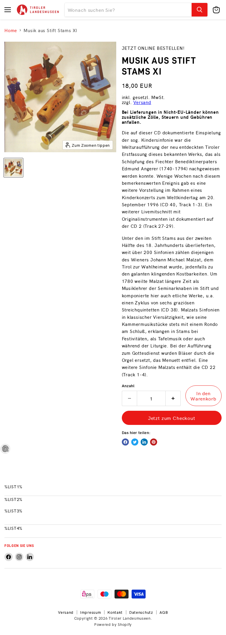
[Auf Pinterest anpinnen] (153, 442)
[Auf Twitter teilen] (134, 442)
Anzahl (128, 385)
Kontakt (115, 612)
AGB (163, 612)
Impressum (90, 612)
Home (10, 30)
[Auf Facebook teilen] (125, 442)
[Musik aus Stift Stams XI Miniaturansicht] (13, 167)
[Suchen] (199, 10)
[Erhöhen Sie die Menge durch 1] (173, 398)
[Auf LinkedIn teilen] (144, 442)
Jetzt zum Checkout (171, 418)
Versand (142, 102)
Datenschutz (141, 612)
